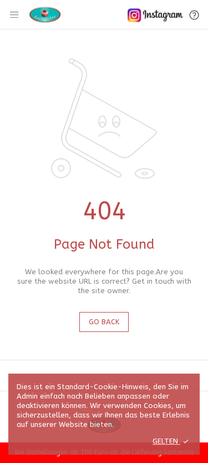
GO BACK (104, 322)
